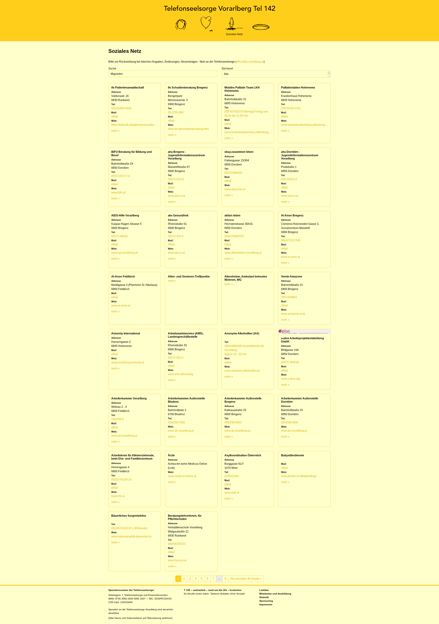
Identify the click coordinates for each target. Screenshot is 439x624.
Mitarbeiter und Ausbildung (275, 593)
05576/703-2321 (291, 108)
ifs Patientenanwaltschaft (127, 87)
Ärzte (171, 455)
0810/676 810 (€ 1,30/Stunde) (129, 528)
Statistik (264, 597)
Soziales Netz (234, 34)
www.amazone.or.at (293, 313)
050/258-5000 (232, 422)
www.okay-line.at (234, 189)
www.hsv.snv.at (177, 560)
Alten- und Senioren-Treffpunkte (189, 276)
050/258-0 (117, 419)
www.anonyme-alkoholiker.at (241, 370)
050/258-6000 (289, 422)
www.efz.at (117, 496)
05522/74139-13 (121, 479)
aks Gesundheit (178, 215)
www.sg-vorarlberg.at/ (124, 252)
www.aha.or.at (176, 195)
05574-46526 (119, 236)
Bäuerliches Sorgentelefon (128, 515)
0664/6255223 (177, 543)
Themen (207, 34)
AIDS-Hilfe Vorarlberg (125, 215)
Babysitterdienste (292, 455)
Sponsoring (266, 600)
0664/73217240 (290, 240)
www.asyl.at (231, 492)
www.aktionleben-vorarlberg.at (243, 252)
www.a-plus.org (290, 378)
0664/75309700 (234, 236)
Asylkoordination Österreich (242, 455)
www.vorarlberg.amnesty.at (127, 362)
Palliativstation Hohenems (298, 87)
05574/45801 (289, 297)
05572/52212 (289, 179)
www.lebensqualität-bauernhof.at (131, 536)
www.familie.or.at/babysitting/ (298, 476)
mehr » (115, 130)
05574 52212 (176, 179)
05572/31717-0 (120, 176)
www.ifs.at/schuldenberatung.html (188, 128)
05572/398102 (233, 172)
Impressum (265, 604)
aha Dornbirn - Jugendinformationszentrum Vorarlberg (299, 155)
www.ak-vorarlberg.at (124, 435)
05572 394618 (290, 362)
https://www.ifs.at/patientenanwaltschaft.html (134, 124)
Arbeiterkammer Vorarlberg (129, 398)
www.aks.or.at (176, 252)
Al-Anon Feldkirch (123, 276)
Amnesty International (125, 333)
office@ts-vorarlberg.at (250, 61)
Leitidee (264, 590)
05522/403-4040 (121, 108)
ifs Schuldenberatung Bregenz (188, 87)
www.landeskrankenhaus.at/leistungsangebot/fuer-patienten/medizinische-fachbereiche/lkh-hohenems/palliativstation (304, 124)
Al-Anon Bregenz (292, 215)
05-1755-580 (175, 112)
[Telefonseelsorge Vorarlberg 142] (219, 8)
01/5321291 (231, 476)
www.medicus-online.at (182, 476)
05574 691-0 (175, 357)
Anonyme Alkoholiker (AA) (241, 333)
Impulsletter (261, 34)
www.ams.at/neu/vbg (180, 374)
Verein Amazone (291, 276)
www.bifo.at (118, 192)
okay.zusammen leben (238, 151)
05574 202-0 (175, 236)
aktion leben (232, 215)
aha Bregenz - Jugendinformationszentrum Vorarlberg (186, 155)
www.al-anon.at (290, 256)
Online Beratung (181, 34)
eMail (114, 116)
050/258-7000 (176, 422)
